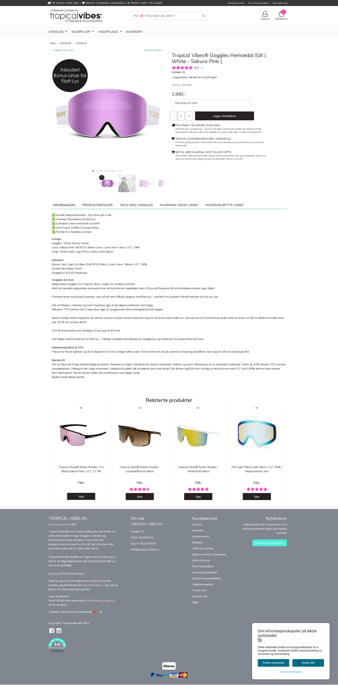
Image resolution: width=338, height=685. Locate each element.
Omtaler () (178, 72)
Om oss (197, 524)
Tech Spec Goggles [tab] (136, 205)
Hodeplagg (108, 32)
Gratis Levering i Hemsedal (209, 554)
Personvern (199, 590)
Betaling (197, 542)
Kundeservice (236, 2)
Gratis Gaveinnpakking (206, 578)
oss (54, 322)
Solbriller (81, 32)
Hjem (53, 43)
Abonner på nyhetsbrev (270, 543)
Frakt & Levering (202, 548)
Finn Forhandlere (258, 2)
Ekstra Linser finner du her (68, 377)
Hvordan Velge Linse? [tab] (179, 205)
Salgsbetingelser (202, 584)
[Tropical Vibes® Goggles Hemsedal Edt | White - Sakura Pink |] (107, 114)
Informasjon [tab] (64, 205)
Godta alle (308, 662)
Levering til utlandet (204, 572)
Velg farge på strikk (185, 102)
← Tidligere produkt (61, 50)
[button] (93, 171)
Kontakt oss (280, 2)
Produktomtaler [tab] (97, 205)
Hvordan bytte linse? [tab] (224, 205)
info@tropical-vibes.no (145, 549)
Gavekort (134, 32)
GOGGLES (56, 32)
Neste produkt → (154, 50)
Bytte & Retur (201, 560)
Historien (198, 530)
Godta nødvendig (273, 662)
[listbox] (212, 102)
